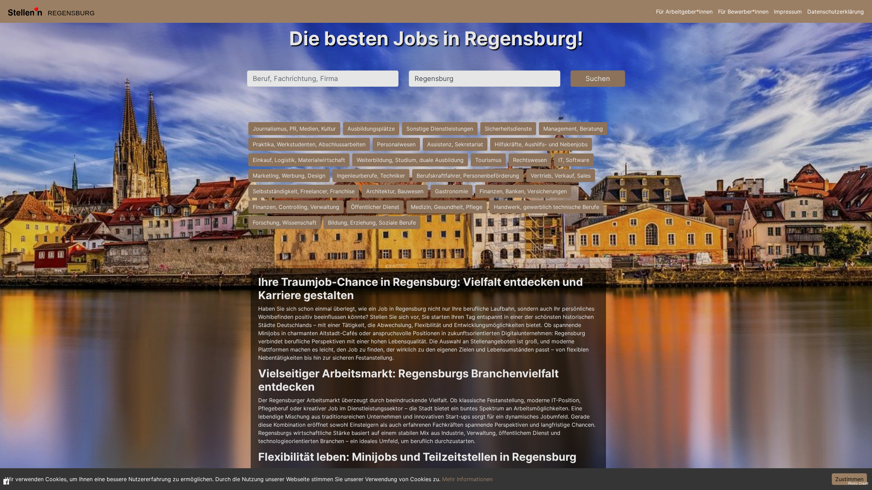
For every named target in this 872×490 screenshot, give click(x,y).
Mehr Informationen (467, 479)
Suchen (598, 79)
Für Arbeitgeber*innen (684, 11)
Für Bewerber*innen (743, 11)
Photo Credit (858, 483)
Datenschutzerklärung (835, 11)
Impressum (788, 11)
